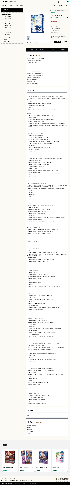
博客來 (57, 37)
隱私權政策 (66, 481)
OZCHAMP (34, 483)
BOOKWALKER (58, 34)
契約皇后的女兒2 (56, 467)
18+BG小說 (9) (8, 32)
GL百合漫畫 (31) (8, 27)
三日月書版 (54, 10)
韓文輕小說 (59, 10)
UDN (52, 37)
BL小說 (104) (7, 23)
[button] (33, 472)
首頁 (50, 10)
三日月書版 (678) (7, 14)
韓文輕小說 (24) (8, 21)
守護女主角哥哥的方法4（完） (43, 467)
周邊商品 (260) (7, 41)
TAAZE (65, 36)
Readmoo (62, 36)
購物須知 (61, 481)
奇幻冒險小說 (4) (8, 34)
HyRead (52, 36)
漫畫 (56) (5, 39)
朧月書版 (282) (7, 37)
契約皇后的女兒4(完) (65, 10)
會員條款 (57, 481)
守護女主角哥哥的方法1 (8, 467)
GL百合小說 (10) (8, 25)
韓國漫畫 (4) (7, 30)
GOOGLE (63, 34)
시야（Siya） (58, 26)
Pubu (58, 36)
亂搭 (54, 37)
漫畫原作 (56, 32)
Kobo (56, 36)
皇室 (52, 32)
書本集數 (52, 17)
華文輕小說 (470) (8, 16)
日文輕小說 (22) (8, 18)
